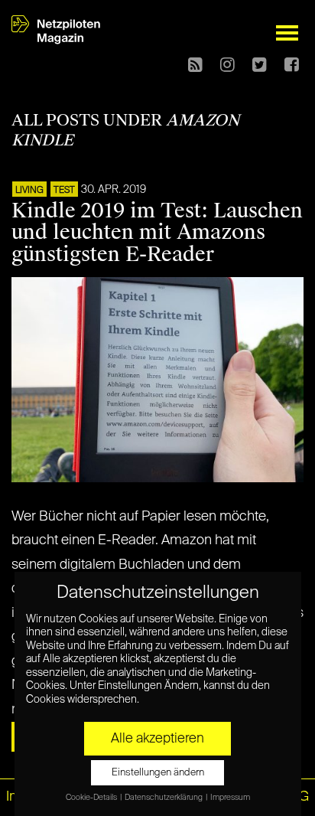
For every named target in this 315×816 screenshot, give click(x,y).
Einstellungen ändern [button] (158, 773)
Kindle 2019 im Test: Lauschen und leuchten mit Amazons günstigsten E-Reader (157, 232)
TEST (64, 190)
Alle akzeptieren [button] (157, 739)
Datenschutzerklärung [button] (164, 797)
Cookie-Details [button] (92, 797)
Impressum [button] (230, 797)
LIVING (29, 190)
